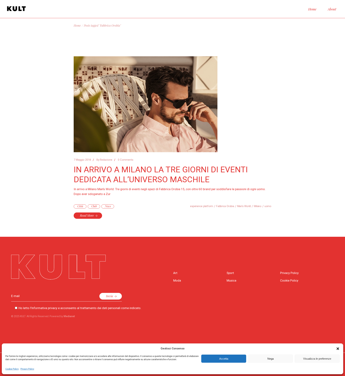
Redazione (104, 159)
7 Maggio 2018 (82, 159)
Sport (230, 273)
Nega (270, 358)
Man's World (244, 206)
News (108, 206)
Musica (231, 280)
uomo (267, 206)
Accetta (223, 358)
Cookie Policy (12, 369)
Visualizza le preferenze (317, 358)
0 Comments (125, 159)
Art (175, 273)
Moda (177, 280)
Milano (257, 206)
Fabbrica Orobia (225, 206)
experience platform (201, 206)
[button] (338, 348)
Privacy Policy (27, 369)
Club (94, 206)
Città (80, 206)
